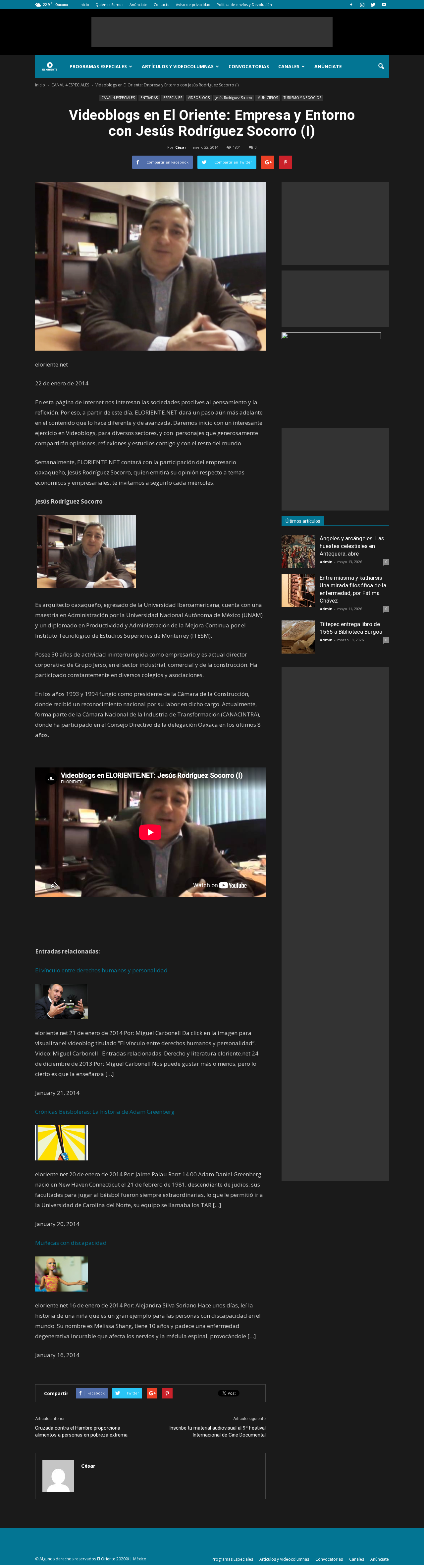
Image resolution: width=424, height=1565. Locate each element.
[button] (381, 66)
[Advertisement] (212, 32)
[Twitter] (373, 4)
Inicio (84, 4)
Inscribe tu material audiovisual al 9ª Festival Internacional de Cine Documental (217, 1431)
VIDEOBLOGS (199, 97)
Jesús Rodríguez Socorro (233, 97)
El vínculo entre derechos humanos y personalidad (101, 970)
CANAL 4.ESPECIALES (118, 97)
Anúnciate (138, 4)
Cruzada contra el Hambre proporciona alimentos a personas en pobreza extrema (81, 1431)
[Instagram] (362, 4)
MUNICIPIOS (267, 97)
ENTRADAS (149, 97)
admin (326, 561)
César (180, 147)
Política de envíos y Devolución (244, 4)
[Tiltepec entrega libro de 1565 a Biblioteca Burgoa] (298, 637)
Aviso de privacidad (193, 4)
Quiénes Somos (109, 4)
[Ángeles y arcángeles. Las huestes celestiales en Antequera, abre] (298, 551)
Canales (288, 66)
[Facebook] (351, 4)
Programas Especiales (98, 66)
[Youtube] (384, 4)
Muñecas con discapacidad (71, 1243)
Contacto (162, 4)
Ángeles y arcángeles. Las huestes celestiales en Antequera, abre (352, 546)
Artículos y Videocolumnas (178, 66)
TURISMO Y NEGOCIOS (302, 97)
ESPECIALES (172, 97)
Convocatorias (249, 66)
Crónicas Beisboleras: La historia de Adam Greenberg (105, 1111)
